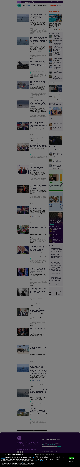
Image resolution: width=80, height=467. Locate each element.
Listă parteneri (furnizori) (39, 460)
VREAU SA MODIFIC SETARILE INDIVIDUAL (71, 461)
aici (22, 462)
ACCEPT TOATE (71, 458)
